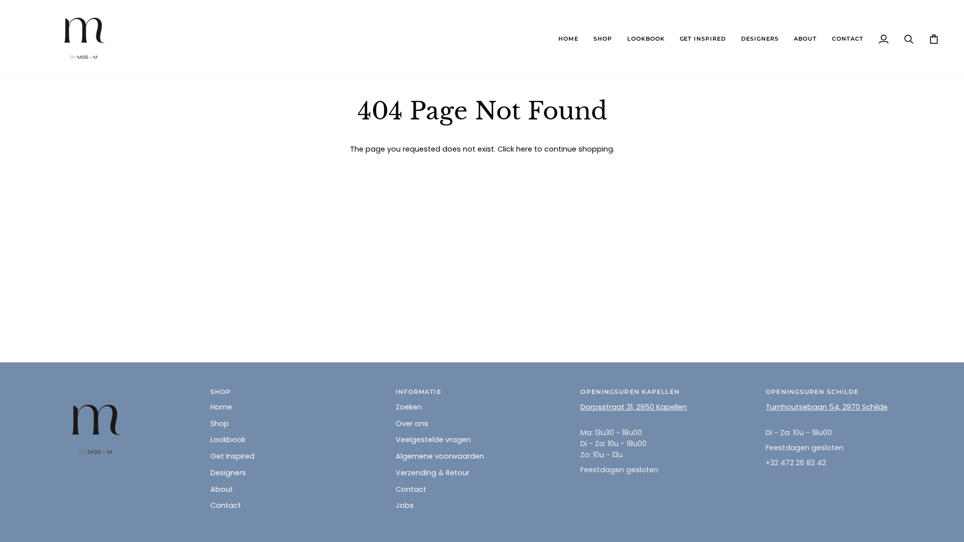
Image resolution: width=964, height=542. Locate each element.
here (524, 149)
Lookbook (228, 440)
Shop (219, 424)
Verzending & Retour (432, 473)
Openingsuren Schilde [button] (812, 391)
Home (221, 407)
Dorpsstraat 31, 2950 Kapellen (633, 407)
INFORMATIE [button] (418, 391)
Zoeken (409, 407)
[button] (603, 39)
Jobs (405, 505)
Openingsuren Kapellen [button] (629, 391)
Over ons (412, 424)
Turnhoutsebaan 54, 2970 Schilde (827, 407)
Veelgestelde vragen (433, 440)
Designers (228, 473)
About (221, 489)
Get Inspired (232, 456)
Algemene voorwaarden (440, 456)
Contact (225, 505)
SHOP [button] (220, 391)
